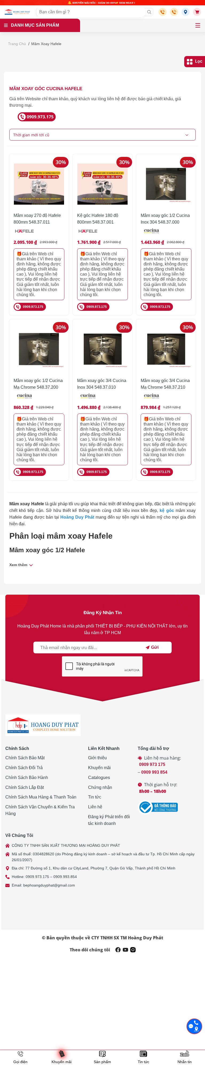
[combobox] (102, 135)
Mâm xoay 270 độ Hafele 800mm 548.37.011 (37, 218)
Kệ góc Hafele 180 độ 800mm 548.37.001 (97, 218)
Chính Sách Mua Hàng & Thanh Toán (40, 797)
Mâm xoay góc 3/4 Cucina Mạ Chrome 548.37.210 (165, 384)
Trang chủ (17, 44)
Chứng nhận (100, 787)
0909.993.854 (65, 877)
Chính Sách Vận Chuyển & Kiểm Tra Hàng (40, 810)
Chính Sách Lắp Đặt (24, 787)
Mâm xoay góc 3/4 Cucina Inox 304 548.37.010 (101, 384)
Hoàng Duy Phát (77, 517)
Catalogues (99, 777)
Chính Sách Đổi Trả (24, 767)
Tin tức (94, 797)
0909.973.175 (33, 307)
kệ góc (167, 510)
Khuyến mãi (99, 767)
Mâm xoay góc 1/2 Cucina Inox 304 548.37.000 (165, 218)
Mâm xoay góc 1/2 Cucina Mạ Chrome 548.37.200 (38, 384)
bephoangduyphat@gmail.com (49, 885)
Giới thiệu (97, 758)
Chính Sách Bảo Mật (25, 758)
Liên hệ (95, 807)
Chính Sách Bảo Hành (26, 777)
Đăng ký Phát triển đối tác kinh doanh (109, 820)
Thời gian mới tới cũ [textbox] (31, 134)
